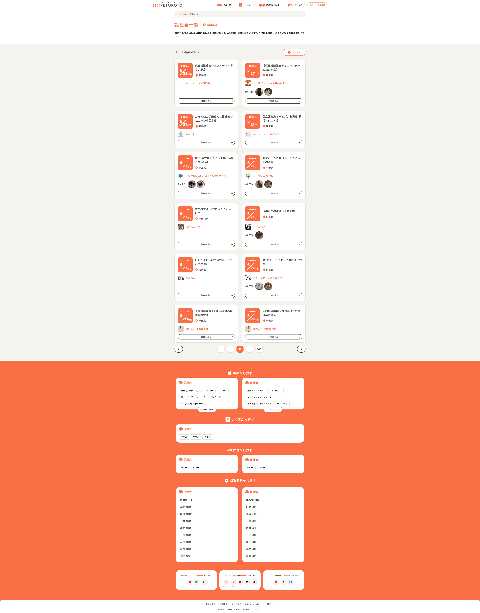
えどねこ (190, 278)
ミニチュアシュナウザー (192, 404)
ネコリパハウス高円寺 (198, 83)
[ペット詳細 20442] (259, 235)
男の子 (184, 467)
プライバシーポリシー (254, 604)
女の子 (196, 467)
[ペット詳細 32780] (192, 184)
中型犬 (196, 437)
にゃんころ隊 (193, 227)
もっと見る (208, 409)
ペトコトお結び (182, 14)
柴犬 (183, 397)
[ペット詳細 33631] (268, 184)
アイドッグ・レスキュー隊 (267, 278)
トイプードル (211, 390)
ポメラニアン (217, 397)
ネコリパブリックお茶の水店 (269, 83)
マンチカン (276, 390)
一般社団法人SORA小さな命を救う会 (206, 176)
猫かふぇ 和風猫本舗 (197, 328)
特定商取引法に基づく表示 (229, 604)
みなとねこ (192, 134)
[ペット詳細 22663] (259, 184)
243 (259, 349)
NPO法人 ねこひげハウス (267, 134)
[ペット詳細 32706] (268, 286)
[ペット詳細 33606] (201, 184)
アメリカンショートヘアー (259, 404)
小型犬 (184, 437)
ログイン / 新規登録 (317, 5)
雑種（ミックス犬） (190, 390)
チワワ (226, 390)
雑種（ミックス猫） (256, 390)
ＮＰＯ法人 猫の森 (263, 176)
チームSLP (259, 227)
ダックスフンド (198, 397)
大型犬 (208, 437)
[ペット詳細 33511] (268, 92)
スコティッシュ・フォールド (260, 397)
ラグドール (282, 404)
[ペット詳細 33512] (259, 92)
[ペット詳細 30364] (259, 286)
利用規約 (271, 604)
